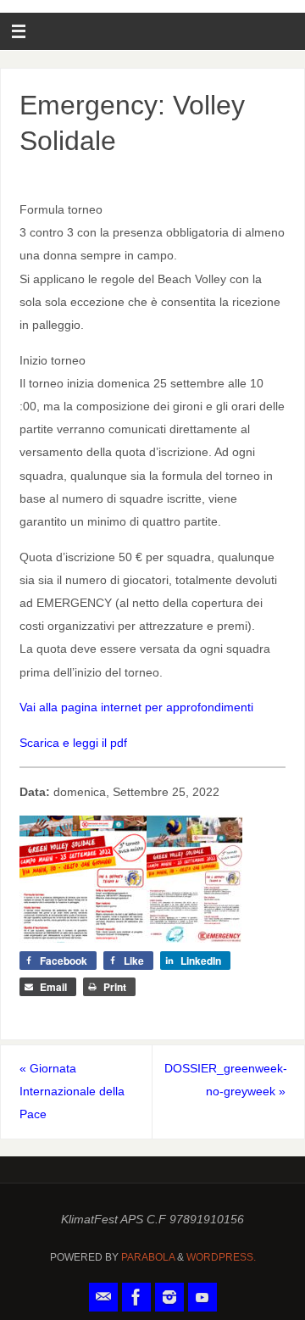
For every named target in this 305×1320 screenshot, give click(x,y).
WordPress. (221, 1257)
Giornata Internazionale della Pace (72, 1091)
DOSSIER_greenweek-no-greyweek (225, 1079)
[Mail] (103, 1297)
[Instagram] (169, 1297)
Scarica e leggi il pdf (73, 742)
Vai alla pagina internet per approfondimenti (136, 707)
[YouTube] (202, 1297)
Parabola (148, 1257)
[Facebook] (136, 1297)
